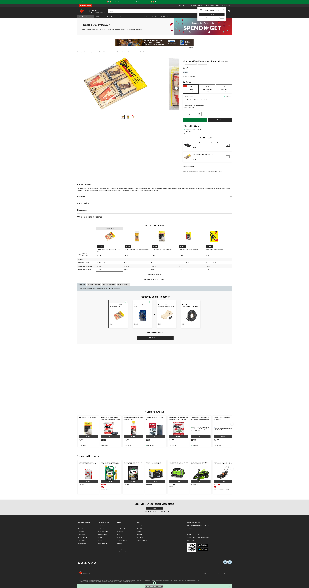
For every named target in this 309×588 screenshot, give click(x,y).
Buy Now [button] (219, 120)
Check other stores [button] (189, 107)
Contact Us (80, 546)
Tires (136, 16)
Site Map (139, 531)
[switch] (81, 254)
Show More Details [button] (153, 274)
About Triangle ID (121, 528)
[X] (82, 563)
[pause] (82, 2)
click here (220, 171)
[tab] (190, 89)
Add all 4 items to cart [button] (155, 338)
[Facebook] (79, 563)
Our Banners (120, 531)
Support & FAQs (81, 528)
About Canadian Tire (121, 525)
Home (79, 52)
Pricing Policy (140, 537)
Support (201, 5)
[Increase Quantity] (194, 114)
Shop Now (157, 1)
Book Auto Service (166, 16)
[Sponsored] (154, 42)
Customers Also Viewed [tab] (93, 284)
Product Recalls (81, 540)
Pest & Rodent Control (119, 52)
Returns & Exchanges (82, 537)
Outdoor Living (86, 52)
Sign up (191, 528)
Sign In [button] (154, 508)
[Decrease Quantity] (184, 114)
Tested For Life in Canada (122, 540)
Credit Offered (183, 5)
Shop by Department (87, 16)
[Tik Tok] (95, 563)
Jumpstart (119, 543)
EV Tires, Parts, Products (103, 531)
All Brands (119, 537)
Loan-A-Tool (100, 546)
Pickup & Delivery (82, 534)
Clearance (122, 16)
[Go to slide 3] (134, 117)
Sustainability (120, 546)
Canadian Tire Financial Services (105, 525)
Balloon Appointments (102, 543)
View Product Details (190, 64)
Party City (154, 16)
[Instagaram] (85, 563)
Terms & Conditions (141, 528)
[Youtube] (89, 563)
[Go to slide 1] (123, 117)
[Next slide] (231, 2)
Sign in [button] (225, 5)
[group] (108, 487)
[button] (196, 97)
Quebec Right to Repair (142, 540)
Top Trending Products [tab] (109, 284)
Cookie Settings (81, 549)
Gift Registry (100, 540)
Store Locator (81, 525)
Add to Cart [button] (195, 120)
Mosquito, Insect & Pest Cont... (102, 52)
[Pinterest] (92, 563)
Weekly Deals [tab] (81, 284)
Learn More (190, 540)
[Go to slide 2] (128, 117)
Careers (119, 534)
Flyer (99, 16)
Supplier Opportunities (122, 551)
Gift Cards (100, 537)
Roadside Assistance (102, 534)
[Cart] (229, 11)
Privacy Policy (140, 525)
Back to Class (145, 16)
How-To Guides (101, 549)
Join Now (167, 511)
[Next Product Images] (176, 88)
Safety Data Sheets (82, 543)
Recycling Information (122, 549)
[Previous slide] (78, 2)
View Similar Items (202, 64)
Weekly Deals (110, 16)
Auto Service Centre (102, 528)
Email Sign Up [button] (193, 5)
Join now (222, 18)
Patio (130, 16)
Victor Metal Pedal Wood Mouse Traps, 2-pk (201, 61)
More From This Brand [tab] (123, 284)
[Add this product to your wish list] (199, 114)
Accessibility (140, 534)
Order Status (81, 531)
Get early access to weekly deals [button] (153, 586)
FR (229, 5)
